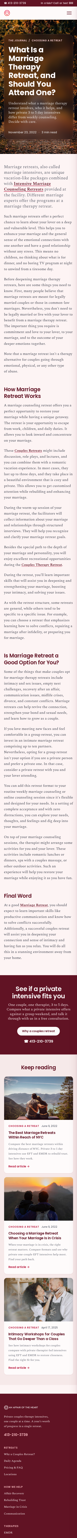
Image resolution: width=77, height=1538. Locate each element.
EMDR (8, 1532)
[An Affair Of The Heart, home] (7, 13)
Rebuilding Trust (15, 1500)
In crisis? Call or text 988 (57, 3)
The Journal (17, 40)
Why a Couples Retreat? (19, 1454)
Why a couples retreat (38, 1031)
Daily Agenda (12, 1461)
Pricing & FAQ (13, 1467)
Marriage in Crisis (15, 1507)
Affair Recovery (14, 1493)
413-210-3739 (15, 3)
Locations (10, 1474)
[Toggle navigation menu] (69, 13)
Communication (14, 1513)
